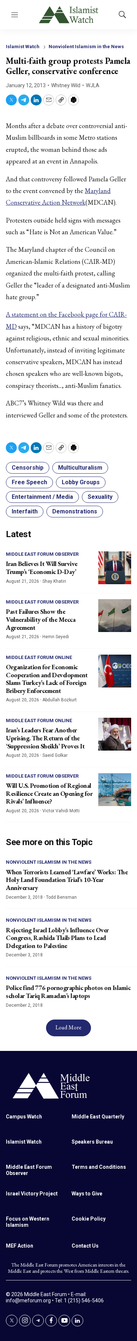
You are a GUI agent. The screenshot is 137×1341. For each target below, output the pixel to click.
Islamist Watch (22, 46)
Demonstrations (74, 511)
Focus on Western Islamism (27, 1222)
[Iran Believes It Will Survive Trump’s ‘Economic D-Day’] (114, 567)
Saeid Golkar (55, 755)
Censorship (27, 467)
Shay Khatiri (54, 581)
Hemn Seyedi (55, 636)
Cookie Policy (89, 1219)
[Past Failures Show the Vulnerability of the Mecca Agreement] (114, 615)
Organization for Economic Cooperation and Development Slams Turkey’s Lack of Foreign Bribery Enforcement (47, 679)
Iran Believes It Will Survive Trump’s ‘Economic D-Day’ (41, 567)
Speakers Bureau (92, 1142)
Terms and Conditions (99, 1167)
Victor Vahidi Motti (61, 810)
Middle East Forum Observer (42, 554)
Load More (68, 1027)
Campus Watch (24, 1117)
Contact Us (85, 1246)
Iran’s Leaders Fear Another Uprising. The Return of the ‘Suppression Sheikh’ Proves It (45, 738)
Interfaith (25, 511)
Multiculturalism (80, 467)
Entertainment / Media (42, 496)
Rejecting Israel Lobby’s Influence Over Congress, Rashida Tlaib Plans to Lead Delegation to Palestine (57, 938)
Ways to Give (87, 1194)
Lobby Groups (81, 482)
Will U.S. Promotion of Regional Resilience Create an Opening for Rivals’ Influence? (49, 793)
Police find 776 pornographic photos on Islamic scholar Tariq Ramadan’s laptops (68, 991)
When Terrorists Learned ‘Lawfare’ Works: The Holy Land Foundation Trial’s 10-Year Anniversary (67, 880)
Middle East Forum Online (39, 657)
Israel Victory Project (32, 1194)
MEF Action (19, 1246)
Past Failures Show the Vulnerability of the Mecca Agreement (40, 619)
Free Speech (29, 482)
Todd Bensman (61, 897)
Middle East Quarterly (98, 1117)
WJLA (92, 85)
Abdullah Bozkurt (59, 699)
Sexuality (100, 496)
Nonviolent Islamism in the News (86, 46)
